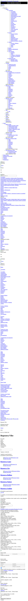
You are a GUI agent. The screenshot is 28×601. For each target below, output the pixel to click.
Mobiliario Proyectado (7, 156)
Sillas (9, 86)
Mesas (9, 92)
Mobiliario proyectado (5, 414)
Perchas (12, 23)
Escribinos (3, 509)
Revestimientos (9, 71)
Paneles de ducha (14, 38)
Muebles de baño (11, 58)
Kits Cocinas (11, 136)
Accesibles (13, 11)
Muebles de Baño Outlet (13, 125)
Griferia (10, 42)
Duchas (9, 32)
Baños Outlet (8, 124)
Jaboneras (13, 18)
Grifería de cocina (12, 64)
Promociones (5, 159)
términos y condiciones (8, 570)
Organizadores (14, 20)
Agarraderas (13, 12)
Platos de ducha (14, 39)
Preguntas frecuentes (18, 509)
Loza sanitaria (11, 51)
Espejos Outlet (11, 130)
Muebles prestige (14, 60)
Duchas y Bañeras (14, 43)
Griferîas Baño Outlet (12, 126)
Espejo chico (13, 17)
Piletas (9, 68)
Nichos (12, 19)
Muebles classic (14, 59)
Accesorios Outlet (12, 131)
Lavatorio (13, 44)
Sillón (9, 88)
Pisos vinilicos (11, 83)
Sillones (10, 100)
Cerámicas (10, 78)
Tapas (12, 57)
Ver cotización (3, 584)
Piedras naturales (11, 80)
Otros (12, 22)
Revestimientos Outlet (10, 150)
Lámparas (10, 91)
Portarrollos (13, 24)
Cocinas (7, 63)
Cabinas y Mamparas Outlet (14, 129)
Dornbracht (8, 120)
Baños (7, 9)
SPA (7, 110)
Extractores (13, 30)
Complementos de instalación (14, 72)
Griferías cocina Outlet (13, 135)
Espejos (10, 50)
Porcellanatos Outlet (12, 151)
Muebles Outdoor (9, 98)
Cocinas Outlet (9, 133)
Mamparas (13, 37)
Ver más (2, 492)
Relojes (9, 93)
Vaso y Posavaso (14, 29)
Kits (9, 69)
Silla (9, 102)
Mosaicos (10, 75)
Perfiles (9, 73)
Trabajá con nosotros (9, 509)
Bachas (9, 48)
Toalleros (13, 28)
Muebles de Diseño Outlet (11, 138)
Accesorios (10, 10)
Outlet (4, 123)
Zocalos (10, 76)
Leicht (7, 113)
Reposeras (10, 105)
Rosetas (12, 36)
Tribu (7, 116)
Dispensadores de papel (16, 16)
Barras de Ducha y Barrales (16, 40)
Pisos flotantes (11, 82)
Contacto (5, 158)
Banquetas (10, 89)
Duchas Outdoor (14, 33)
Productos (3, 420)
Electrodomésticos (12, 65)
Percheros (10, 95)
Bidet (12, 45)
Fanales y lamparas (12, 103)
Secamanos (13, 26)
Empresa (5, 157)
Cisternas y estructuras (15, 55)
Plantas (9, 96)
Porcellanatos (11, 79)
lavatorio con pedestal (15, 56)
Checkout (2, 590)
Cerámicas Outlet (11, 152)
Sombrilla (10, 108)
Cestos (9, 66)
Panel (9, 77)
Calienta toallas (14, 13)
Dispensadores (14, 15)
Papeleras (13, 31)
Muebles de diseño (9, 85)
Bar (9, 106)
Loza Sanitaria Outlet (12, 127)
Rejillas (12, 35)
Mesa (9, 104)
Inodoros (13, 52)
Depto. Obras (6, 155)
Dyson (7, 118)
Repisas (12, 25)
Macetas (10, 99)
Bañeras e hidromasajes (13, 49)
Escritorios (10, 90)
